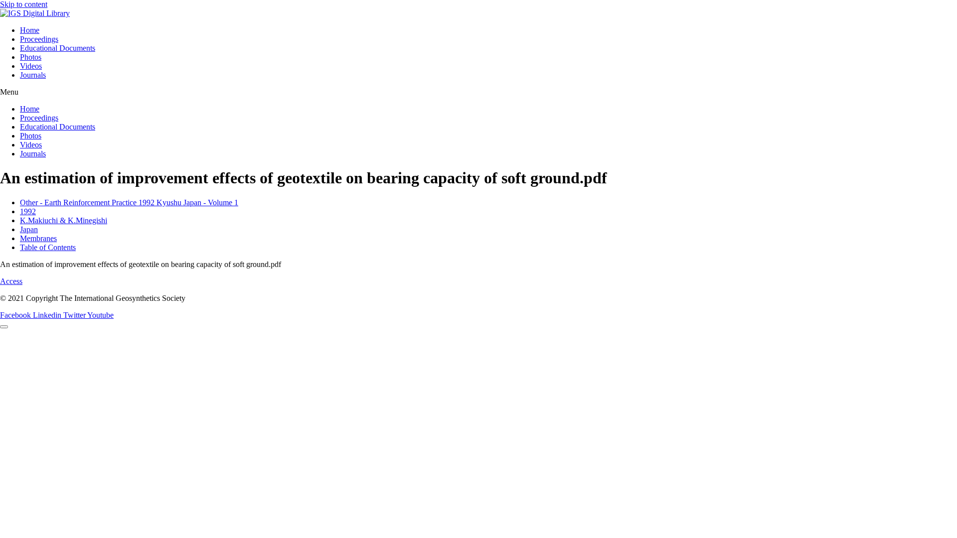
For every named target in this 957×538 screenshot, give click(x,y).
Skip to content (23, 4)
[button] (478, 92)
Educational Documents (57, 48)
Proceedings (39, 39)
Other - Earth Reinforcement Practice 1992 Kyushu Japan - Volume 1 (129, 202)
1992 (28, 211)
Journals (33, 75)
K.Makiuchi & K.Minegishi (63, 220)
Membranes (38, 238)
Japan (29, 229)
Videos (31, 66)
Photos (30, 57)
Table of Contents (48, 247)
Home (29, 30)
